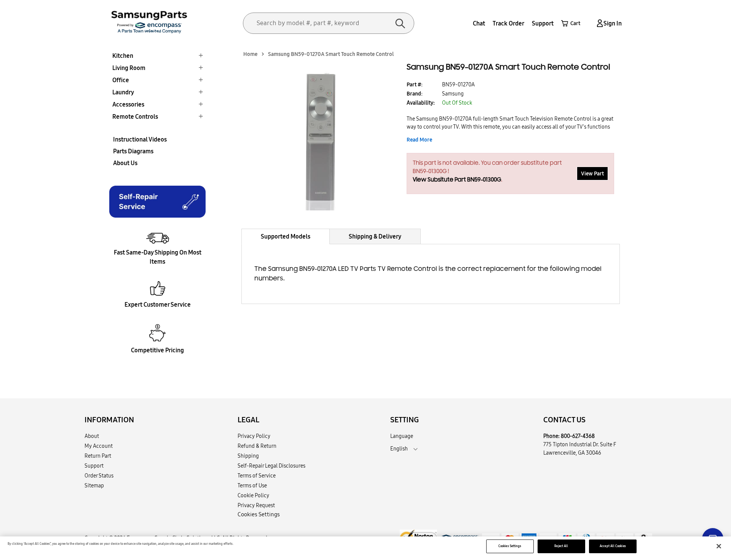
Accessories (128, 104)
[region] (365, 546)
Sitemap (94, 485)
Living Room (128, 68)
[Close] (718, 546)
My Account (99, 446)
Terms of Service (257, 475)
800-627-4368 (578, 436)
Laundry (123, 92)
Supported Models (285, 236)
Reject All (561, 546)
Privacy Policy (254, 436)
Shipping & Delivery (375, 236)
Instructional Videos (140, 139)
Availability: (421, 103)
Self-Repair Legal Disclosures (271, 465)
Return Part (98, 456)
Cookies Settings (509, 546)
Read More (419, 139)
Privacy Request (256, 505)
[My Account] (598, 23)
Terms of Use (252, 485)
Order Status (99, 475)
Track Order (508, 23)
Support (543, 23)
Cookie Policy (253, 495)
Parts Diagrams (133, 151)
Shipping (248, 456)
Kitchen (122, 55)
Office (120, 80)
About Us (125, 163)
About (92, 436)
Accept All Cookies (613, 546)
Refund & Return (257, 446)
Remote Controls (135, 116)
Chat (479, 23)
